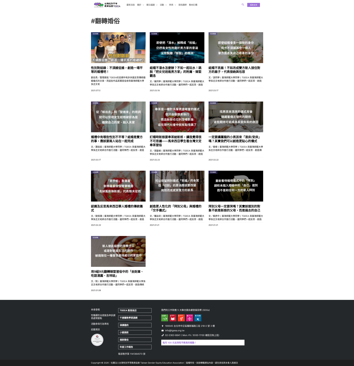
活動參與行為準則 (100, 323)
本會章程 (95, 309)
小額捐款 (124, 332)
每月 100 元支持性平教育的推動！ (180, 342)
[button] (142, 5)
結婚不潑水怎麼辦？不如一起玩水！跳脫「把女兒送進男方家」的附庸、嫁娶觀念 (175, 71)
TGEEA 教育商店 (128, 310)
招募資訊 (95, 329)
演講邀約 (124, 325)
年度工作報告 (126, 347)
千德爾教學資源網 (128, 317)
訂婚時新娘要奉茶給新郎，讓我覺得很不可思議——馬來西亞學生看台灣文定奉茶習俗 (175, 141)
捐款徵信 (124, 339)
